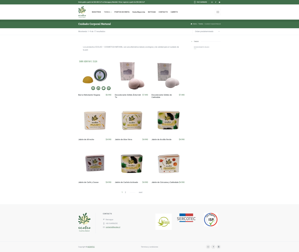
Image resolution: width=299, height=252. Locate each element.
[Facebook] (215, 2)
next (140, 192)
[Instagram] (219, 2)
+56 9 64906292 (201, 2)
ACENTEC (91, 247)
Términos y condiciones (149, 247)
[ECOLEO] (82, 12)
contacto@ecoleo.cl (113, 227)
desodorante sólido (201, 47)
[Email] (211, 2)
